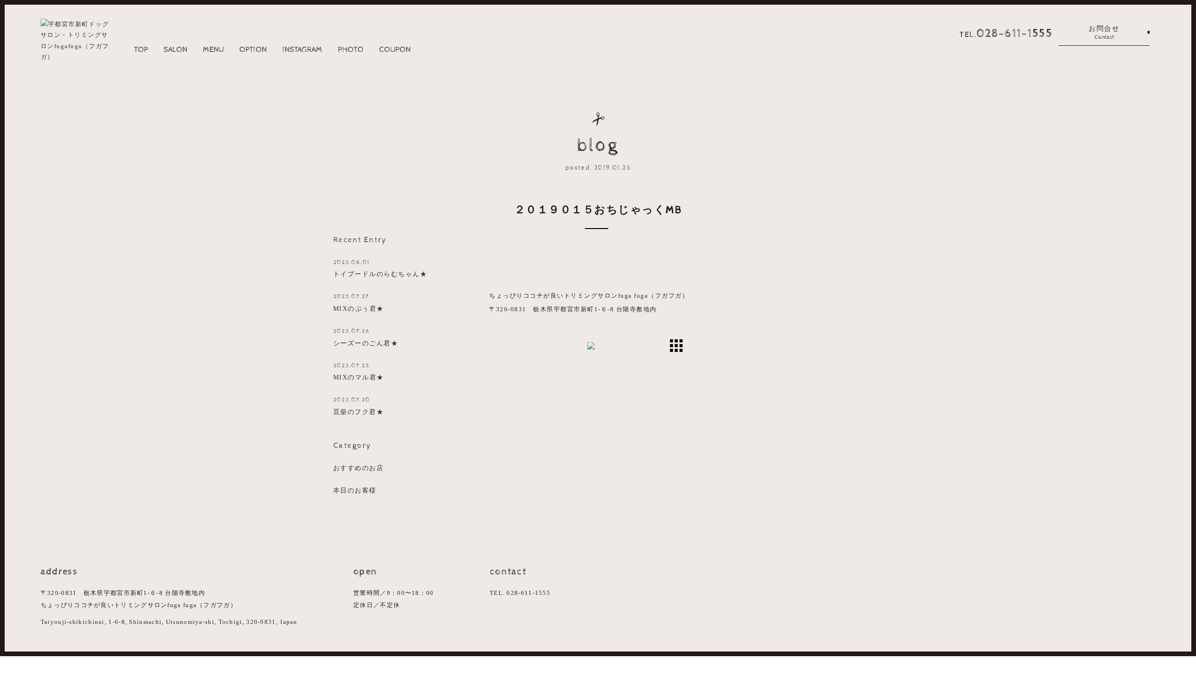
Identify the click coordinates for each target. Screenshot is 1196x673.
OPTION (253, 49)
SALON (175, 49)
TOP (141, 49)
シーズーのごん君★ (366, 337)
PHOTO (350, 49)
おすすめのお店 (358, 468)
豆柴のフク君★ (358, 405)
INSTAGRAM (302, 49)
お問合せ (1104, 33)
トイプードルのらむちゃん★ (380, 268)
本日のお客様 (355, 490)
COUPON (395, 49)
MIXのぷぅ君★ (358, 302)
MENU (213, 49)
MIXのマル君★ (358, 371)
